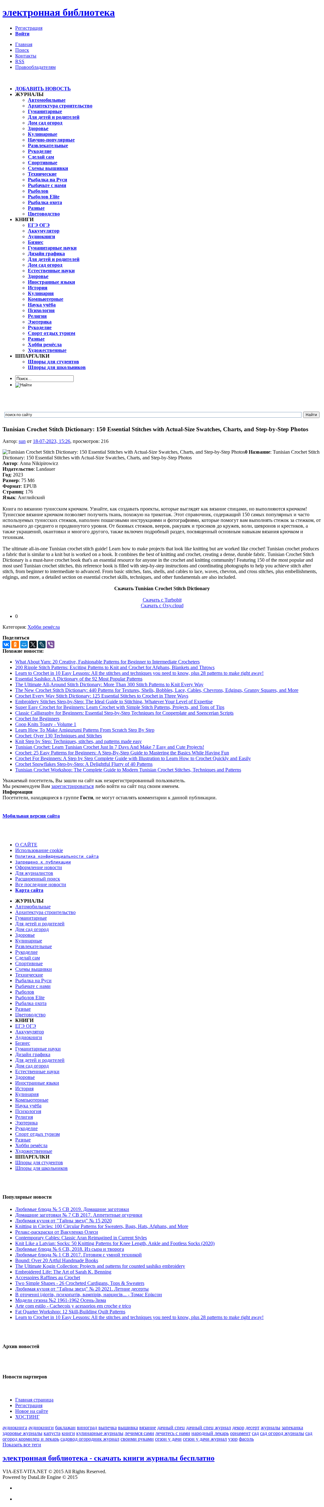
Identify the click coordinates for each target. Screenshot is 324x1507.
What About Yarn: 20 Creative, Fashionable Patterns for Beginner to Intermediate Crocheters (107, 661)
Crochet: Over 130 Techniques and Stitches (58, 735)
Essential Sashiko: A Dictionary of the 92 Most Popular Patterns (78, 678)
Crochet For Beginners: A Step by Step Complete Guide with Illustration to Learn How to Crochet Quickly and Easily (133, 758)
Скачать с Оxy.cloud (162, 605)
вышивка (128, 1427)
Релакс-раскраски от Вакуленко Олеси (56, 1232)
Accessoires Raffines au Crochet (47, 1277)
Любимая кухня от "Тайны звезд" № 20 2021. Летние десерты (82, 1289)
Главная (23, 44)
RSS (19, 61)
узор (233, 1439)
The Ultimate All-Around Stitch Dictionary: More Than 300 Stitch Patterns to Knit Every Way (109, 684)
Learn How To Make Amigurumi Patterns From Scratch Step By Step (84, 730)
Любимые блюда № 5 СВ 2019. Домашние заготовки (72, 1209)
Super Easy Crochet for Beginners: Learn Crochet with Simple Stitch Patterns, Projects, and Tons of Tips (119, 707)
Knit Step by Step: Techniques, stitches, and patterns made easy (78, 741)
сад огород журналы (282, 1433)
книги (68, 1433)
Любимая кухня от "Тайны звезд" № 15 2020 (63, 1220)
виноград (87, 1427)
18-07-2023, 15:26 (51, 441)
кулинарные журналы (99, 1433)
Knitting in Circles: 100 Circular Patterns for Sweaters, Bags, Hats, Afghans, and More (101, 1226)
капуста (52, 1433)
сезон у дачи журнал (205, 1439)
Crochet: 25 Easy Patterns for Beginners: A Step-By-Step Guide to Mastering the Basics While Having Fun (122, 752)
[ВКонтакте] (6, 644)
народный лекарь (210, 1433)
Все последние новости (40, 884)
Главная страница (34, 1399)
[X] (33, 644)
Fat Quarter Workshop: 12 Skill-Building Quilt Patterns (70, 1311)
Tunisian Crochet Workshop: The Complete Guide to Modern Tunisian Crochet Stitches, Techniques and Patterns (128, 769)
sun (22, 441)
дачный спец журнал (208, 1427)
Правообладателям (35, 67)
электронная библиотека (59, 12)
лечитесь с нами (172, 1433)
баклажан (65, 1427)
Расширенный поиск (37, 878)
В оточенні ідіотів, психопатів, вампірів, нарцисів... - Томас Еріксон (88, 1294)
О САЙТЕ (26, 844)
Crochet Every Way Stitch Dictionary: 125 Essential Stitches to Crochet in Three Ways (101, 696)
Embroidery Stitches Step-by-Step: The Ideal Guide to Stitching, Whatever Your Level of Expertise (114, 701)
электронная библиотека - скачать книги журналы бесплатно (109, 1458)
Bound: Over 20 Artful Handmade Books (56, 1260)
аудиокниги (41, 1427)
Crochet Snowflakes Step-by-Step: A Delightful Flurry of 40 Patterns (84, 764)
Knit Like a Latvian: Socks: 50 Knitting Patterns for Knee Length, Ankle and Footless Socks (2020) (115, 1243)
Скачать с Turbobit (162, 599)
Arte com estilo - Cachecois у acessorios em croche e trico (73, 1306)
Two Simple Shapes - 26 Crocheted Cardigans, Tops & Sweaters (79, 1283)
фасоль (246, 1439)
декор (238, 1427)
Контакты (25, 55)
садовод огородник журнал (89, 1439)
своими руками (137, 1439)
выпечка (107, 1427)
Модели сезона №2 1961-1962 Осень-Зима (60, 1300)
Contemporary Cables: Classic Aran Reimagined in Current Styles (81, 1237)
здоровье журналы (22, 1433)
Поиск (22, 50)
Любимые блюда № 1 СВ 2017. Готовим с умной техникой (78, 1254)
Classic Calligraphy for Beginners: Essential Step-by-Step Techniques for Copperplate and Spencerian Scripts (124, 713)
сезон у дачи (168, 1439)
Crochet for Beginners (37, 718)
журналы (270, 1427)
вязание (147, 1427)
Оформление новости (38, 867)
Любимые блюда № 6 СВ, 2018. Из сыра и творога (69, 1249)
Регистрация (28, 28)
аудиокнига (15, 1427)
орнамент (240, 1433)
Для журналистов (34, 873)
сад (255, 1433)
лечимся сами (139, 1433)
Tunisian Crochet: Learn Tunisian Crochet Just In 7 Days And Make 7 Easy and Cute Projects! (109, 747)
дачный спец (171, 1427)
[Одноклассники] (15, 644)
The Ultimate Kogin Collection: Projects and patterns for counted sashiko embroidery (100, 1266)
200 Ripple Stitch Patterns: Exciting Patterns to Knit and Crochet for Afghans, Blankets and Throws (115, 667)
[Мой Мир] (24, 644)
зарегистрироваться (72, 786)
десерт (252, 1427)
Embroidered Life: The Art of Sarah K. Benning (63, 1271)
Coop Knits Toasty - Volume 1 (45, 724)
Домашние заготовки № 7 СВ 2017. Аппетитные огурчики (78, 1215)
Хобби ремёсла (44, 627)
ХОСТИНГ (27, 1416)
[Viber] (50, 644)
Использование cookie (39, 850)
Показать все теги (22, 1444)
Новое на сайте (31, 1411)
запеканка (292, 1427)
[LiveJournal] (42, 644)
